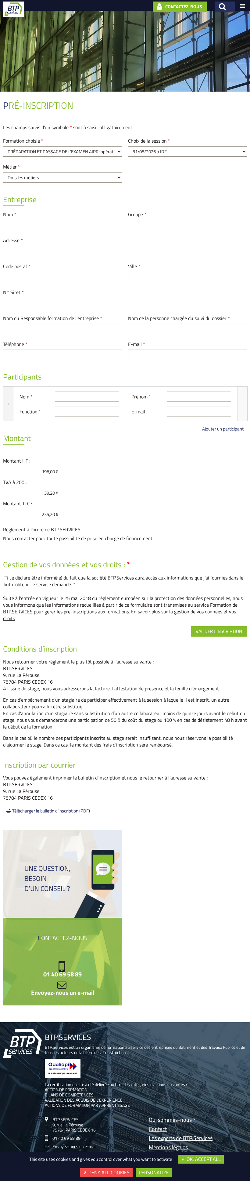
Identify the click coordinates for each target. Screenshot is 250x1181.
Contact (158, 1129)
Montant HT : (16, 460)
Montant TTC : (17, 503)
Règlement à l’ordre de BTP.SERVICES (41, 529)
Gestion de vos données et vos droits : (66, 564)
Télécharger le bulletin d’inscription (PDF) (51, 810)
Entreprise (20, 199)
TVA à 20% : (15, 482)
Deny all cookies (108, 1172)
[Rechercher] (225, 7)
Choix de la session (149, 140)
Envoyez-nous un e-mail (62, 992)
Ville (134, 266)
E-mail (136, 344)
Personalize (154, 1172)
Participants (22, 377)
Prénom (141, 396)
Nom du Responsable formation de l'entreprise (52, 318)
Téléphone (15, 344)
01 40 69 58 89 (62, 974)
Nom (9, 214)
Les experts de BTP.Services (180, 1138)
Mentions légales (168, 1147)
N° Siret (13, 292)
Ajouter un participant (223, 428)
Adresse (13, 240)
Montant (17, 438)
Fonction (30, 411)
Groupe (137, 214)
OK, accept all (203, 1159)
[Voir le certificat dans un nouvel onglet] (62, 1076)
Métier (11, 166)
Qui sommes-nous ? (172, 1120)
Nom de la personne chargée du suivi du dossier (179, 318)
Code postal (16, 266)
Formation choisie (23, 140)
